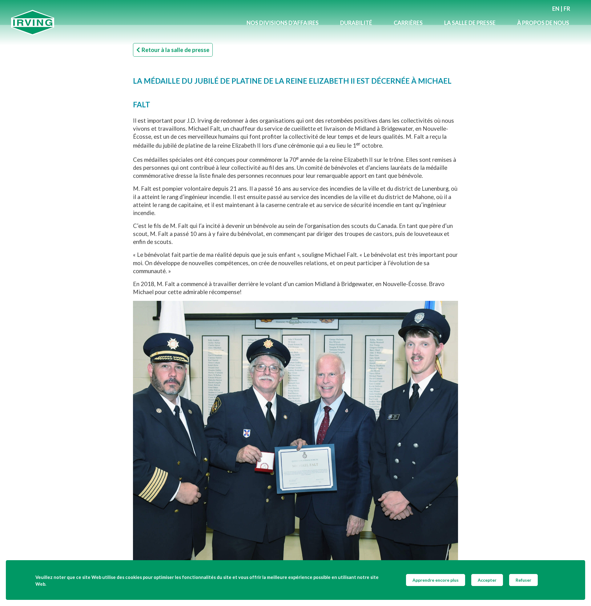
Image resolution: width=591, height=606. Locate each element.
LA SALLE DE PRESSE (470, 22)
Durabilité (356, 22)
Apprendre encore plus (435, 580)
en (555, 8)
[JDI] (123, 22)
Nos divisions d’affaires (283, 22)
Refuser (523, 580)
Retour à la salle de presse (175, 49)
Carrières (408, 22)
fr (567, 8)
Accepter (487, 580)
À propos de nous (543, 22)
